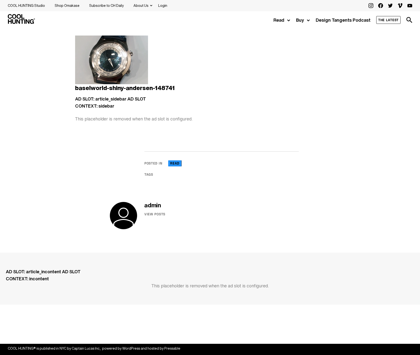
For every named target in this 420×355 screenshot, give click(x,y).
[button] (409, 20)
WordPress (131, 348)
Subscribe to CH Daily (106, 5)
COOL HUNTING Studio (26, 5)
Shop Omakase (67, 5)
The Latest (388, 20)
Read (278, 20)
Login (162, 5)
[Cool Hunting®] (21, 22)
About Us (141, 5)
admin (152, 205)
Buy (300, 20)
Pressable (172, 348)
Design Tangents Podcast (343, 20)
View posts (154, 214)
